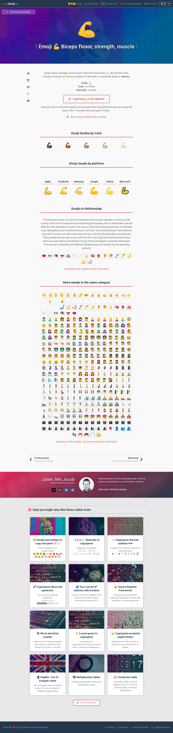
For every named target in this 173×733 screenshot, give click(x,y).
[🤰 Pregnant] (50, 368)
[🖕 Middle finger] (50, 301)
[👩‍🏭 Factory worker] (105, 343)
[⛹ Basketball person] (50, 404)
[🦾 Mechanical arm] (89, 262)
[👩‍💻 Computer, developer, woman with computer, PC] (68, 349)
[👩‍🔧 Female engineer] (86, 343)
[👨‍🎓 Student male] (80, 337)
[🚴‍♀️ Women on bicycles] (98, 404)
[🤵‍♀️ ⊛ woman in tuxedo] (117, 361)
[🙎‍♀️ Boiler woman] (86, 325)
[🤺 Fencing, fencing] (44, 398)
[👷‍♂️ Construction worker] (50, 361)
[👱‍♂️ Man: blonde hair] (123, 319)
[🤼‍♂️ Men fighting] (56, 410)
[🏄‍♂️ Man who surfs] (92, 398)
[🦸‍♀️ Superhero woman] (111, 368)
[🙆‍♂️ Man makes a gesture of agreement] (117, 325)
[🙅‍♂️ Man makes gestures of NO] (98, 325)
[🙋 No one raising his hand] (56, 331)
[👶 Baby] (80, 313)
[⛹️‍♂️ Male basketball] (56, 404)
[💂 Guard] (111, 355)
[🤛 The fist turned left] (92, 301)
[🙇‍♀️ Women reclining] (105, 331)
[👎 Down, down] (74, 301)
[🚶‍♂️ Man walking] (123, 380)
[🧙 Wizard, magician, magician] (44, 374)
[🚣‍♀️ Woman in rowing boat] (117, 398)
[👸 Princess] (68, 361)
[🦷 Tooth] (74, 256)
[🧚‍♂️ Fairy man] (68, 374)
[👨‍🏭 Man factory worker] (98, 343)
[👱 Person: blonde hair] (111, 313)
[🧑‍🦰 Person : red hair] (74, 319)
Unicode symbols (130, 4)
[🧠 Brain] (92, 256)
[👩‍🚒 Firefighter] (68, 355)
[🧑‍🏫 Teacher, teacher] (92, 337)
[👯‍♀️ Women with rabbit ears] (92, 392)
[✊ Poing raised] (80, 301)
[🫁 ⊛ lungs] (68, 256)
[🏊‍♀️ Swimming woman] (44, 404)
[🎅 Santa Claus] (86, 368)
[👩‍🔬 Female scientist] (50, 349)
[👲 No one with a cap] (92, 361)
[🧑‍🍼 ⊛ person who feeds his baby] (74, 368)
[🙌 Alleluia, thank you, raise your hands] (111, 301)
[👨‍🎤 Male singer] (80, 349)
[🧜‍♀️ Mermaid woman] (111, 374)
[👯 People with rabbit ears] (80, 392)
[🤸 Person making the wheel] (123, 404)
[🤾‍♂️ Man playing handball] (92, 410)
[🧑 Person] (105, 313)
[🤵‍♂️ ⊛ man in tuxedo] (111, 361)
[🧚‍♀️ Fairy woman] (74, 374)
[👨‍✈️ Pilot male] (117, 349)
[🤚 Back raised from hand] (50, 295)
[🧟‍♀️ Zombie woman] (74, 380)
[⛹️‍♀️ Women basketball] (62, 404)
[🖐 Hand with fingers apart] (56, 295)
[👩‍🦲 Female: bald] (105, 319)
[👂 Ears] (105, 256)
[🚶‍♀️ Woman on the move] (129, 380)
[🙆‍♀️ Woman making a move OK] (123, 325)
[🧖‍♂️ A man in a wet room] (105, 392)
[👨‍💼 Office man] (117, 343)
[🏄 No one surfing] (86, 398)
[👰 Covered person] (123, 361)
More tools (152, 4)
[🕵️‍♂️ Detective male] (98, 355)
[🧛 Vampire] (80, 374)
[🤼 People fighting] (50, 410)
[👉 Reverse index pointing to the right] (129, 295)
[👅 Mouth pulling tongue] (62, 256)
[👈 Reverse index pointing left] (123, 295)
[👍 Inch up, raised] (68, 301)
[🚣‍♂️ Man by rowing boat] (111, 398)
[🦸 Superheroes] (98, 368)
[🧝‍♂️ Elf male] (123, 374)
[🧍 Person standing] (44, 386)
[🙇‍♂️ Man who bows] (98, 331)
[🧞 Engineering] (44, 380)
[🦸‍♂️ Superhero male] (105, 368)
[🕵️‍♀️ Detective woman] (105, 355)
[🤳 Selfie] (62, 307)
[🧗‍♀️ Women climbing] (129, 392)
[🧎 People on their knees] (62, 386)
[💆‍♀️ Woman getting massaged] (92, 380)
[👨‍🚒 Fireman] (62, 355)
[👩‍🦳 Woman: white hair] (92, 319)
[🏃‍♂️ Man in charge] (50, 392)
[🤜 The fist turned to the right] (98, 301)
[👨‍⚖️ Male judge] (117, 337)
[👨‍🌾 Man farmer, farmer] (44, 343)
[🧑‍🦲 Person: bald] (111, 319)
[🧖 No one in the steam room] (98, 392)
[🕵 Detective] (92, 355)
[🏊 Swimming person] (123, 398)
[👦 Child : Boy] (92, 313)
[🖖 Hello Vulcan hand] (68, 295)
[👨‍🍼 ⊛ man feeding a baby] (68, 368)
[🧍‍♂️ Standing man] (50, 386)
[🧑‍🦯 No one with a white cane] (80, 386)
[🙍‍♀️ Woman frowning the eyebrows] (68, 325)
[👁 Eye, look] (56, 256)
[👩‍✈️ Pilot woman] (123, 349)
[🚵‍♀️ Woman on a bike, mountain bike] (117, 404)
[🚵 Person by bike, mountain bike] (105, 404)
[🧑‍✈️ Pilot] (111, 349)
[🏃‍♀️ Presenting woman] (56, 392)
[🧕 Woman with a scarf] (98, 361)
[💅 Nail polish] (56, 307)
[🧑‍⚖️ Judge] (111, 337)
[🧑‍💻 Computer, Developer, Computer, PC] (56, 349)
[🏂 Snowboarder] (62, 398)
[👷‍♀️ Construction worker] (56, 361)
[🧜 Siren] (98, 374)
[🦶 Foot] (129, 256)
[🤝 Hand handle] (129, 301)
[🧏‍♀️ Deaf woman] (86, 331)
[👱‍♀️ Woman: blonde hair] (117, 319)
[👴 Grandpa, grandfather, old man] (44, 325)
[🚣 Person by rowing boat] (105, 398)
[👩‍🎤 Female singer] (86, 349)
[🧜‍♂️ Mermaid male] (105, 374)
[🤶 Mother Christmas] (92, 368)
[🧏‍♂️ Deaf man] (80, 331)
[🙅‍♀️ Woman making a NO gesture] (105, 325)
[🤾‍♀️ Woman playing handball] (98, 410)
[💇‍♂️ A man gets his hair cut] (105, 380)
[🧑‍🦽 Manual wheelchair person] (117, 386)
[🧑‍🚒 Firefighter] (56, 355)
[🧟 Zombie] (62, 380)
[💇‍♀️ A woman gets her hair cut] (111, 380)
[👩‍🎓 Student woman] (86, 337)
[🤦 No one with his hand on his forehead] (111, 331)
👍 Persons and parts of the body (86, 441)
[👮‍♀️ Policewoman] (86, 355)
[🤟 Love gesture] (105, 295)
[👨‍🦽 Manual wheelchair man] (123, 386)
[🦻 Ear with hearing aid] (111, 256)
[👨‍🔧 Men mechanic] (80, 343)
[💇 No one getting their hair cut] (98, 380)
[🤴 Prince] (62, 361)
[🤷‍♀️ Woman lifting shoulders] (50, 337)
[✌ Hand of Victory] (92, 295)
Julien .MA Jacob (58, 479)
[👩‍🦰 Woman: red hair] (68, 319)
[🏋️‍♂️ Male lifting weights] (74, 404)
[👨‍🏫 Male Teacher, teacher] (98, 337)
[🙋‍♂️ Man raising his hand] (62, 331)
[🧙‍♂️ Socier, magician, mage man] (50, 374)
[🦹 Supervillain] (117, 368)
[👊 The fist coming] (86, 301)
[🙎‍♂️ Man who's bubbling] (80, 325)
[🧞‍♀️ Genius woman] (56, 380)
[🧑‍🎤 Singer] (74, 349)
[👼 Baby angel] (80, 368)
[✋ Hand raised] (62, 295)
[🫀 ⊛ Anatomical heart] (98, 256)
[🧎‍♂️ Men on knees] (68, 386)
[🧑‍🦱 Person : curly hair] (86, 319)
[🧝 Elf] (117, 374)
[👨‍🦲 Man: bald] (56, 319)
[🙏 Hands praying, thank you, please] (44, 307)
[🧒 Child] (86, 313)
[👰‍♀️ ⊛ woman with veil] (44, 368)
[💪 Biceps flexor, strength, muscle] (83, 262)
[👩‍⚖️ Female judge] (123, 337)
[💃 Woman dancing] (62, 392)
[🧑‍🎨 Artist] (92, 349)
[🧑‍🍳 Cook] (56, 343)
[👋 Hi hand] (44, 295)
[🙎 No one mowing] (74, 325)
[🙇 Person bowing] (92, 331)
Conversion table (125, 677)
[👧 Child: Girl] (98, 313)
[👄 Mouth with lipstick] (44, 256)
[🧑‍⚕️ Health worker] (56, 337)
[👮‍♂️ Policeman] (80, 355)
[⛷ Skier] (56, 398)
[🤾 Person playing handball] (86, 410)
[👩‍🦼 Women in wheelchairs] (111, 386)
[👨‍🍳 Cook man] (62, 343)
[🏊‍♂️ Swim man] (129, 398)
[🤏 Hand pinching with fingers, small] (86, 295)
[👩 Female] (62, 319)
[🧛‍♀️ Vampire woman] (92, 374)
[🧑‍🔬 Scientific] (129, 343)
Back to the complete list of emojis (88, 117)
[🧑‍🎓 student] (74, 337)
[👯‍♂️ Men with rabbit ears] (86, 392)
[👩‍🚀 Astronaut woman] (50, 355)
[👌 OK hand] (74, 295)
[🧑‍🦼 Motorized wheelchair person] (98, 386)
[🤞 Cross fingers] (98, 295)
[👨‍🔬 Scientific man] (44, 349)
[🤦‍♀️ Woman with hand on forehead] (123, 331)
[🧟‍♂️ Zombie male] (68, 380)
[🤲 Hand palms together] (123, 301)
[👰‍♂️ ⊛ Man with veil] (129, 361)
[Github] (60, 490)
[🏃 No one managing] (44, 392)
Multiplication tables (86, 677)
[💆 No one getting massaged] (80, 380)
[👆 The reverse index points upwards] (44, 301)
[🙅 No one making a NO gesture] (92, 325)
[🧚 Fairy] (62, 374)
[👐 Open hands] (117, 301)
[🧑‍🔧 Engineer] (74, 343)
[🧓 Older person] (129, 319)
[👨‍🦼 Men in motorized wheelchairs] (105, 386)
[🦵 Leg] (123, 256)
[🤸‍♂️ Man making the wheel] (129, 404)
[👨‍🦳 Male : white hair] (50, 319)
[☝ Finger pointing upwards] (62, 301)
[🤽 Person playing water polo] (68, 410)
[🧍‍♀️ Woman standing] (56, 386)
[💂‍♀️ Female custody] (123, 355)
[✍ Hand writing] (50, 307)
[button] (31, 73)
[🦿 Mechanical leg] (117, 256)
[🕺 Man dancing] (68, 392)
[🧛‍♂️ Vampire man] (86, 374)
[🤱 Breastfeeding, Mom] (56, 368)
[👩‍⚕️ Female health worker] (68, 337)
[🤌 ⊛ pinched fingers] (80, 295)
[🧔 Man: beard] (123, 313)
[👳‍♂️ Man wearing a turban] (80, 361)
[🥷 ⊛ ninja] (129, 355)
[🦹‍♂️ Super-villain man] (123, 368)
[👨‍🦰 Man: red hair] (129, 313)
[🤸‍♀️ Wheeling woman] (44, 410)
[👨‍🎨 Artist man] (98, 349)
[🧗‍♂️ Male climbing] (123, 392)
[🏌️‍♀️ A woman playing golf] (80, 398)
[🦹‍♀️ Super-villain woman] (129, 368)
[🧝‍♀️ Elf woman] (129, 374)
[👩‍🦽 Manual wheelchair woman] (129, 386)
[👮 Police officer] (74, 355)
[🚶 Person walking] (117, 380)
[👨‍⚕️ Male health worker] (62, 337)
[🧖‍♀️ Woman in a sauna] (111, 392)
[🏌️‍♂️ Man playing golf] (74, 398)
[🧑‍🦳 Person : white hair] (98, 319)
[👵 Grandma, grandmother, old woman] (50, 325)
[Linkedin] (66, 490)
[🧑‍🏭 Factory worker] (92, 343)
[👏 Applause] (105, 301)
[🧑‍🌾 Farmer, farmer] (129, 337)
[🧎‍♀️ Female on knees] (74, 386)
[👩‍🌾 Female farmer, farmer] (50, 343)
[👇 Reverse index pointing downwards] (56, 301)
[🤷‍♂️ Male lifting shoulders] (44, 337)
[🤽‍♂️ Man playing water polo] (74, 410)
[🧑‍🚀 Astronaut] (129, 349)
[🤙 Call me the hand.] (117, 295)
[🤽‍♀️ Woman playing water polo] (80, 410)
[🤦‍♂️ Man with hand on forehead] (117, 331)
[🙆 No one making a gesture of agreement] (111, 325)
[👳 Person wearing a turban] (74, 361)
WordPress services (118, 489)
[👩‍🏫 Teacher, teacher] (105, 337)
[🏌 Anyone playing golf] (68, 398)
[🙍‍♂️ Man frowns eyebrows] (62, 325)
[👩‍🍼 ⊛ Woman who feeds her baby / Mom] (62, 368)
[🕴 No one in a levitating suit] (74, 392)
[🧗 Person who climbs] (117, 392)
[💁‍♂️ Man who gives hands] (44, 331)
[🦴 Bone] (80, 256)
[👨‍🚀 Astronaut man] (44, 355)
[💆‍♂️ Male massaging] (86, 380)
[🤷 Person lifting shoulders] (129, 331)
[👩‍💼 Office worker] (123, 343)
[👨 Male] (117, 313)
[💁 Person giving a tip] (129, 325)
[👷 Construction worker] (44, 361)
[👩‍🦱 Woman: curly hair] (80, 319)
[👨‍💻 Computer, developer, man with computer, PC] (62, 349)
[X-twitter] (54, 490)
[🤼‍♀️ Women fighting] (62, 410)
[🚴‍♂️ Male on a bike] (92, 404)
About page (103, 489)
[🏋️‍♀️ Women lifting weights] (80, 404)
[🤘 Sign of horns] (111, 295)
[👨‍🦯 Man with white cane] (86, 386)
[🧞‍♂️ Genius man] (50, 380)
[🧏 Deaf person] (74, 331)
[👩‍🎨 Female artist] (105, 349)
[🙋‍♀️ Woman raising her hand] (68, 331)
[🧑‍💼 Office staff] (111, 343)
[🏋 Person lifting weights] (68, 404)
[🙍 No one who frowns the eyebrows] (56, 325)
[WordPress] (73, 490)
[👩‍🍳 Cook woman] (68, 343)
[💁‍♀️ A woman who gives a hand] (50, 331)
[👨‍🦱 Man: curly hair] (44, 319)
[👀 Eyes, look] (50, 256)
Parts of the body (86, 269)
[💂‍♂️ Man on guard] (117, 355)
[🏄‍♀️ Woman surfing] (98, 398)
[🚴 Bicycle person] (86, 404)
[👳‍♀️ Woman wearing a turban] (86, 361)
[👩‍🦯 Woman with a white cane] (92, 386)
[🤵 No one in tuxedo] (105, 361)
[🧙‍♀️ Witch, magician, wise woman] (56, 374)
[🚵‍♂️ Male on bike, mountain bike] (111, 404)
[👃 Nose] (86, 256)
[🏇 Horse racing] (50, 398)
